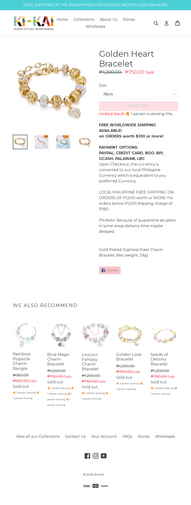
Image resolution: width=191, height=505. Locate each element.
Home (62, 19)
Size (102, 85)
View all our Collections (37, 436)
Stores (129, 19)
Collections (84, 19)
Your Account (104, 436)
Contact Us (75, 436)
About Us (108, 19)
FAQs (127, 436)
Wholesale (96, 26)
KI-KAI (99, 474)
